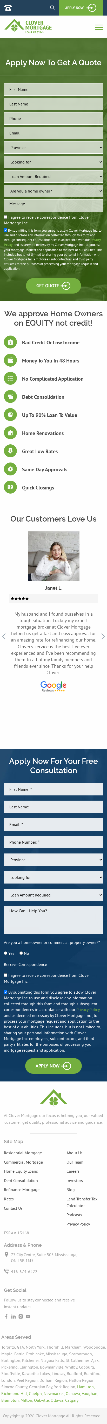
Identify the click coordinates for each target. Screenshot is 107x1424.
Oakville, (42, 1400)
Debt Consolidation (21, 1180)
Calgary (71, 1400)
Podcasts (74, 1214)
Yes (10, 953)
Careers (72, 1171)
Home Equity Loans (21, 1171)
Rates (9, 1198)
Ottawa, (58, 1400)
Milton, (27, 1400)
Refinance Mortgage (21, 1189)
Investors (74, 1180)
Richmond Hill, (15, 1393)
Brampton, (11, 1400)
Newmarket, (55, 1393)
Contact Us (13, 1208)
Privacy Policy (87, 1009)
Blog (70, 1189)
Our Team (74, 1162)
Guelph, (36, 1393)
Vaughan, (90, 1393)
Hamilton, (86, 1386)
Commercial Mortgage (23, 1162)
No (26, 953)
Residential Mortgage (23, 1152)
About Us (74, 1152)
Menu (99, 27)
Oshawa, (74, 1393)
